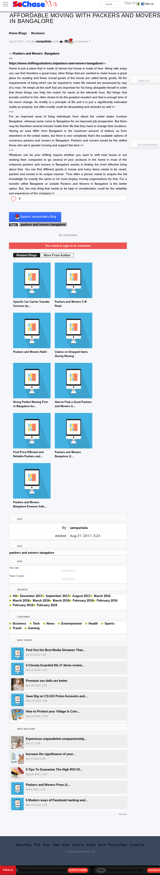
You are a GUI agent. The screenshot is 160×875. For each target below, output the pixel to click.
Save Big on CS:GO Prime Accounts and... (56, 696)
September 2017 (57, 596)
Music (66, 845)
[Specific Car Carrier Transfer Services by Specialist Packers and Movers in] (32, 280)
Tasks (46, 845)
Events (91, 845)
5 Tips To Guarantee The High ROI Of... (54, 769)
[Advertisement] (68, 822)
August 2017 (81, 596)
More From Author (57, 255)
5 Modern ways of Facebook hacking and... (57, 800)
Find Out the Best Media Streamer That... (55, 650)
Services (78, 845)
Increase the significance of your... (50, 754)
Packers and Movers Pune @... (48, 784)
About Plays (24, 845)
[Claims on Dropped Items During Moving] (73, 330)
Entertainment (71, 623)
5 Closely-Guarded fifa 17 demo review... (55, 665)
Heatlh (93, 623)
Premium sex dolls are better (47, 680)
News (50, 623)
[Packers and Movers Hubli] (32, 330)
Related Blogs (26, 255)
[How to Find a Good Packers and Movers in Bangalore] (73, 380)
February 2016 (83, 600)
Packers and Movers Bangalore (36, 53)
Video (56, 845)
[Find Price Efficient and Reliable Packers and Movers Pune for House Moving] (32, 430)
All (15, 596)
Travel (17, 628)
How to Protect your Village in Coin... (53, 711)
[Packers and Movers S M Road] (73, 280)
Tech (36, 623)
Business (19, 623)
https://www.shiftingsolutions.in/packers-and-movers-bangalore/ (55, 63)
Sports (109, 623)
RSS (37, 845)
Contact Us (137, 845)
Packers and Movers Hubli (30, 351)
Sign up (149, 3)
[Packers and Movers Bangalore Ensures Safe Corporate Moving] (32, 480)
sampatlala (43, 41)
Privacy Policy (117, 845)
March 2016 (102, 596)
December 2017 (31, 596)
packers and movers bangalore (43, 224)
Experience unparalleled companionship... (56, 738)
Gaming (34, 628)
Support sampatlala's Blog (38, 217)
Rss (28, 623)
